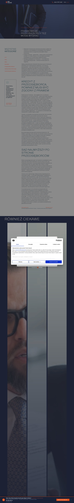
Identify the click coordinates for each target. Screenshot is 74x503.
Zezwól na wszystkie (53, 261)
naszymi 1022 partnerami (20, 249)
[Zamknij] (56, 237)
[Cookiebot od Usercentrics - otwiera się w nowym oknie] (57, 240)
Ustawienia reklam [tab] (43, 244)
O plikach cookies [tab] (56, 244)
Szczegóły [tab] (30, 244)
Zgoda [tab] (17, 244)
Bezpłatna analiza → (63, 499)
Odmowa (20, 261)
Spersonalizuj (36, 261)
